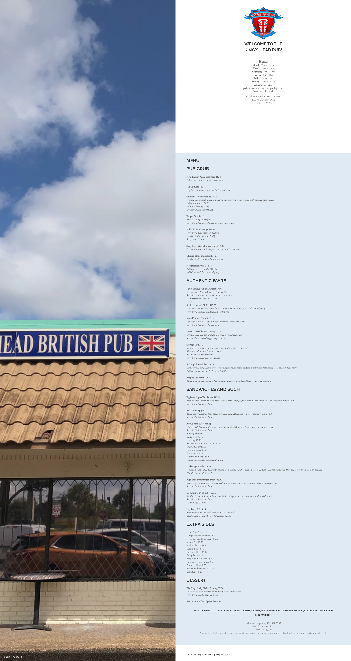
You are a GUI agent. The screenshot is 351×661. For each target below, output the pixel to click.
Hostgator (226, 654)
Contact (17, 657)
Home (7, 657)
